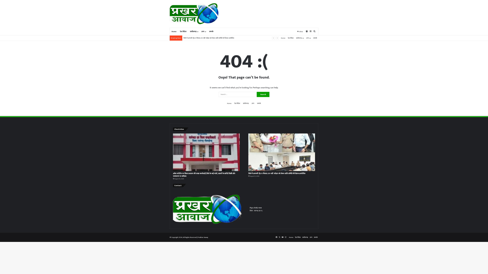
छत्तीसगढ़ (193, 31)
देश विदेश (183, 31)
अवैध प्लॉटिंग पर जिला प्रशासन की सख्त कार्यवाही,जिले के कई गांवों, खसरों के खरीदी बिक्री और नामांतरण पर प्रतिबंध (204, 175)
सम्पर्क (211, 31)
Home (174, 31)
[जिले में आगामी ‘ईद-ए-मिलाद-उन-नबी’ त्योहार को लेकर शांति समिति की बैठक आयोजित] (281, 152)
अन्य (202, 31)
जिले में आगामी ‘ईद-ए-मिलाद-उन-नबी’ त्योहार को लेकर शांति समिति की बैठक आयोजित (209, 38)
